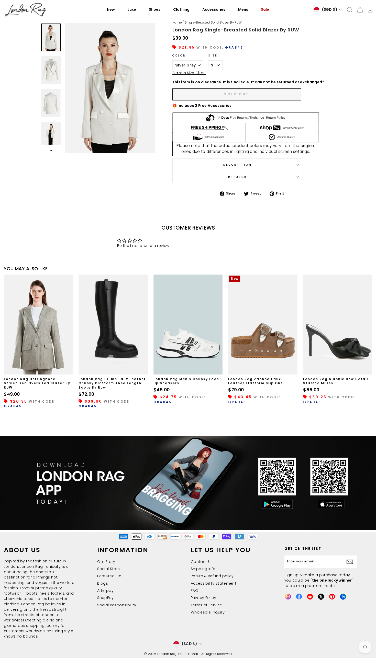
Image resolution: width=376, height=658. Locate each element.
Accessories (213, 9)
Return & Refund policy (212, 575)
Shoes (154, 9)
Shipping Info (203, 568)
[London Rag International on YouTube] (310, 596)
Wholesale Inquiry (208, 612)
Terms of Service (206, 605)
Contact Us (202, 561)
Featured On (109, 575)
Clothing (181, 9)
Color (179, 55)
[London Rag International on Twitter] (321, 596)
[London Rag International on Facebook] (299, 596)
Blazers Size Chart (189, 72)
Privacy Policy (203, 597)
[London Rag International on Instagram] (288, 596)
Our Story (106, 561)
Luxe (132, 9)
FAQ (194, 590)
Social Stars (108, 568)
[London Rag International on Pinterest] (332, 596)
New (111, 9)
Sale (265, 9)
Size (212, 55)
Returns (237, 177)
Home (177, 22)
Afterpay (105, 590)
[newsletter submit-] (351, 561)
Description (237, 165)
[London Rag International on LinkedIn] (343, 596)
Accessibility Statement (213, 583)
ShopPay (105, 597)
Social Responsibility (116, 605)
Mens (243, 9)
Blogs (102, 583)
